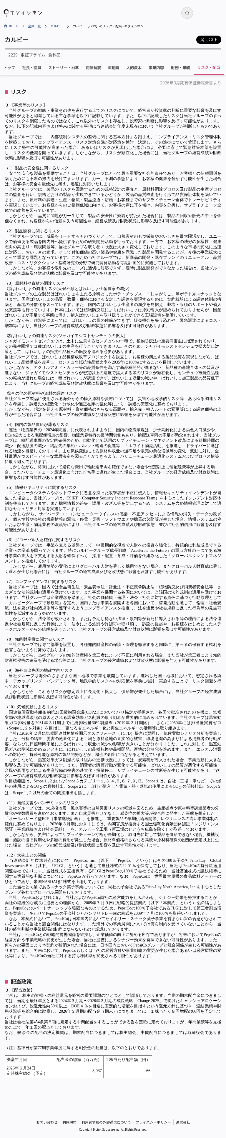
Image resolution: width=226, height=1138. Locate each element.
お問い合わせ (46, 1121)
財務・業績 (180, 67)
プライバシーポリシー (153, 1121)
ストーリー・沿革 (63, 67)
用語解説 (93, 67)
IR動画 (113, 67)
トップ (9, 67)
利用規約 (69, 1121)
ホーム (14, 26)
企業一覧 (34, 26)
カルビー (56, 26)
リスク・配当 (208, 67)
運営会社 (183, 1121)
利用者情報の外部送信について (106, 1121)
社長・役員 (31, 67)
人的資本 (134, 67)
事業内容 (156, 67)
